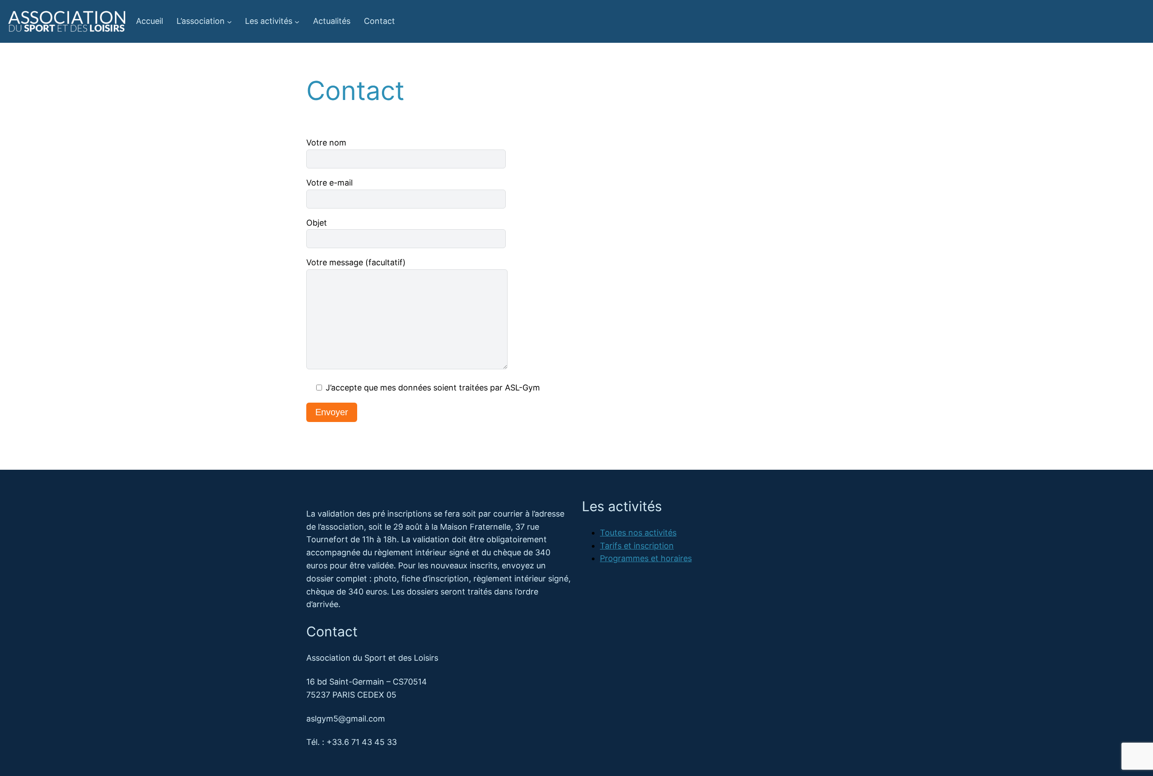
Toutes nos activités (638, 532)
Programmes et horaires (646, 558)
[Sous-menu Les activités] (297, 21)
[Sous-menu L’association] (229, 21)
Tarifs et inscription (637, 545)
